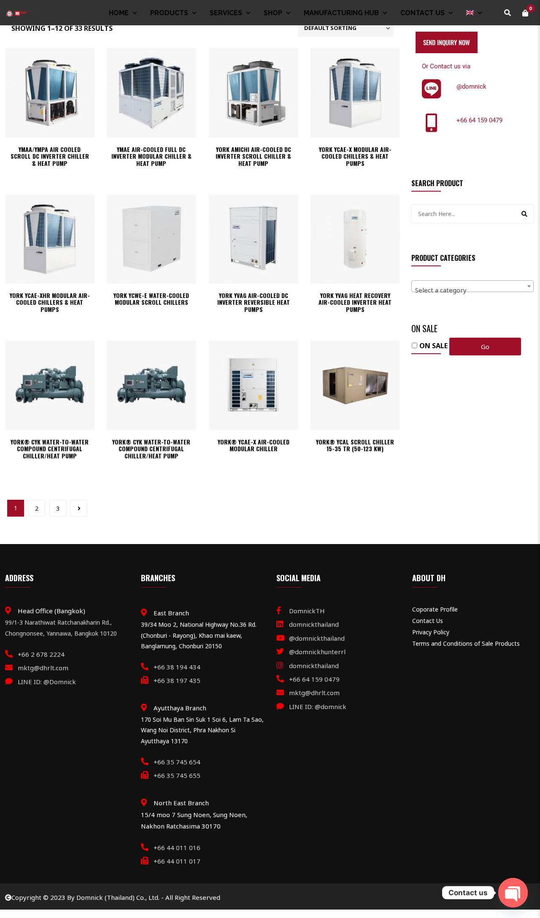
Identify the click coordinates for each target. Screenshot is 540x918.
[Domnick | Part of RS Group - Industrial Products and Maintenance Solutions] (19, 12)
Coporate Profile (435, 609)
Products (169, 13)
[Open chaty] (513, 892)
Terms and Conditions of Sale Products (466, 643)
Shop (273, 13)
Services (226, 13)
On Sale (433, 345)
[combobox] (472, 286)
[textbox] (472, 290)
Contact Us (422, 13)
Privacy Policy (430, 632)
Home (119, 13)
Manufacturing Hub (341, 13)
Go (485, 346)
